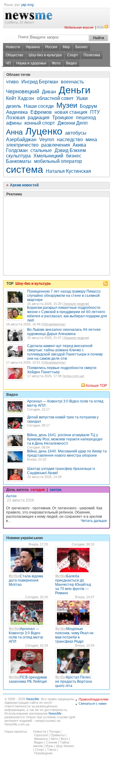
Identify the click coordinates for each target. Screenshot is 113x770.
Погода (54, 731)
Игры (49, 746)
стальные (41, 150)
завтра (55, 490)
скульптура (18, 155)
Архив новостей (24, 185)
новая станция (71, 112)
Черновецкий (22, 91)
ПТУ (95, 112)
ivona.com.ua (73, 376)
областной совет (55, 98)
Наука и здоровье (31, 63)
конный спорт (39, 123)
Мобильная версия (78, 27)
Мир (66, 47)
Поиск (23, 37)
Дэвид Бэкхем (70, 150)
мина (91, 139)
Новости (13, 47)
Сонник (51, 742)
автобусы (75, 132)
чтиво (12, 81)
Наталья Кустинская (68, 171)
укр (24, 5)
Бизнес (81, 47)
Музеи (66, 105)
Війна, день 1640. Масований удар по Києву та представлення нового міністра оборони (67, 453)
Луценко (43, 131)
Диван (49, 91)
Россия (51, 47)
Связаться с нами (92, 703)
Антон (11, 496)
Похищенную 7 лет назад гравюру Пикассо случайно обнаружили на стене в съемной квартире (64, 295)
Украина (33, 47)
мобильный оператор (58, 161)
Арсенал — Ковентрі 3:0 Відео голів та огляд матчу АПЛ (26, 635)
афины (14, 123)
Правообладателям (93, 699)
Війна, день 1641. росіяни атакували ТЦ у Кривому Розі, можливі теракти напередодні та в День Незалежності (64, 439)
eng (30, 5)
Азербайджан (21, 139)
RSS (100, 27)
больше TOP (96, 385)
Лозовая (15, 117)
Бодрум (88, 106)
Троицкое (62, 117)
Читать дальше (94, 521)
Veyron (46, 139)
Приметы (58, 735)
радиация (38, 117)
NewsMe (32, 699)
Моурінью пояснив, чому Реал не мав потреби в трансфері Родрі (74, 635)
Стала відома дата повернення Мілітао (26, 580)
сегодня (37, 490)
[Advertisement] (51, 221)
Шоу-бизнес (65, 746)
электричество (22, 144)
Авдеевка (17, 112)
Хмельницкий (48, 155)
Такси (51, 749)
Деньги (74, 90)
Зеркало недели (76, 304)
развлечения (55, 144)
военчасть (72, 81)
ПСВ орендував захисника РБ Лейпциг (28, 679)
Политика (91, 55)
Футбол (14, 576)
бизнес (73, 155)
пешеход (86, 117)
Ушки (82, 98)
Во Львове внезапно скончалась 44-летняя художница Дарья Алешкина (64, 332)
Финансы (41, 739)
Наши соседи (39, 106)
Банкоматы (18, 161)
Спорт (72, 55)
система (24, 169)
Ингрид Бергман (39, 81)
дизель (13, 106)
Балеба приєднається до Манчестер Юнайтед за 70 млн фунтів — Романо (73, 584)
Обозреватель (53, 324)
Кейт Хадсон (20, 98)
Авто (54, 739)
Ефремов (41, 112)
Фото (56, 63)
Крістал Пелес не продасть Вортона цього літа (73, 681)
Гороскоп (41, 735)
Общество (14, 55)
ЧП (8, 63)
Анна (14, 132)
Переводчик (43, 753)
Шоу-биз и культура (45, 55)
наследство (70, 139)
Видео (71, 63)
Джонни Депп (73, 123)
